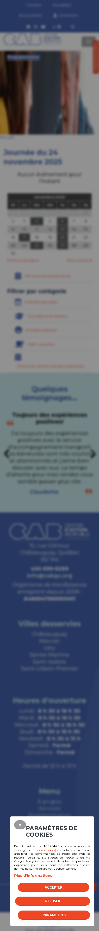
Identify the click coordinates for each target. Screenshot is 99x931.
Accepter (53, 887)
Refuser (52, 901)
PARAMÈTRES (54, 914)
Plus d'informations (33, 875)
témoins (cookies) (44, 850)
